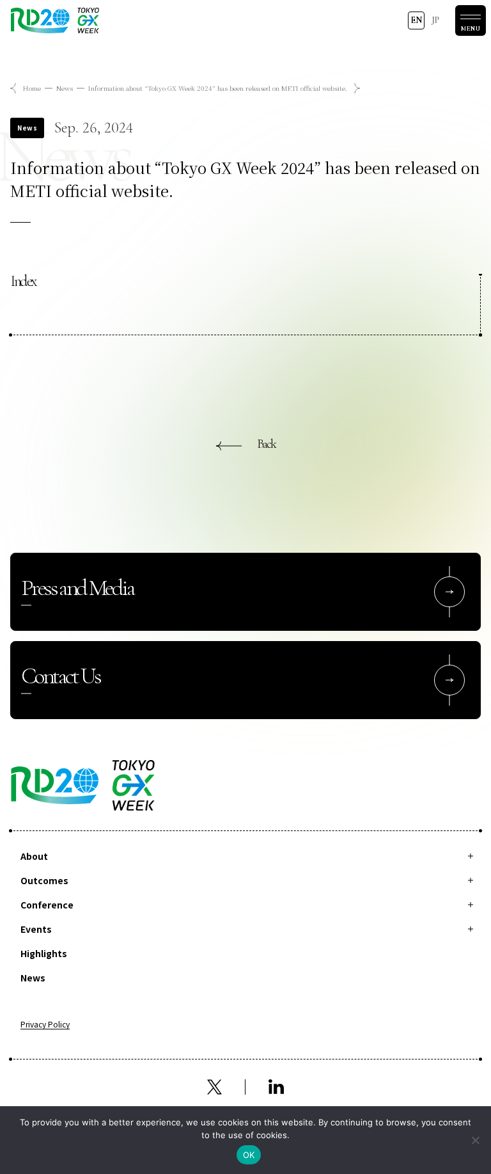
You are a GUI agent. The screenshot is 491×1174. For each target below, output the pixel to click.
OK (249, 1155)
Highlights (43, 953)
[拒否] (475, 1140)
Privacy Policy (45, 1024)
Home (32, 88)
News (64, 88)
